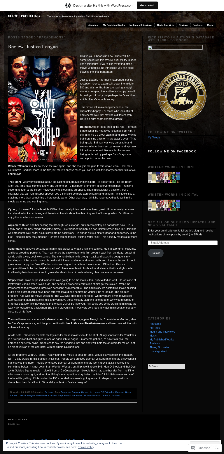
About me (93, 25)
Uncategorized (158, 351)
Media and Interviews (141, 25)
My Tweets (154, 137)
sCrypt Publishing (24, 16)
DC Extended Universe (112, 392)
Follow (156, 253)
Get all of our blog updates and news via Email (181, 224)
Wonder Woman (92, 395)
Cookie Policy (86, 447)
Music (210, 25)
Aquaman (66, 392)
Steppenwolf (64, 395)
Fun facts (198, 25)
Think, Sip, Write (165, 25)
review (54, 395)
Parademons (42, 395)
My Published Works (114, 25)
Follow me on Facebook (172, 151)
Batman (76, 392)
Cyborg (84, 392)
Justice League (27, 395)
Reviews (183, 25)
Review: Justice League (33, 46)
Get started (147, 5)
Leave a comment (111, 395)
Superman (77, 395)
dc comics (95, 392)
